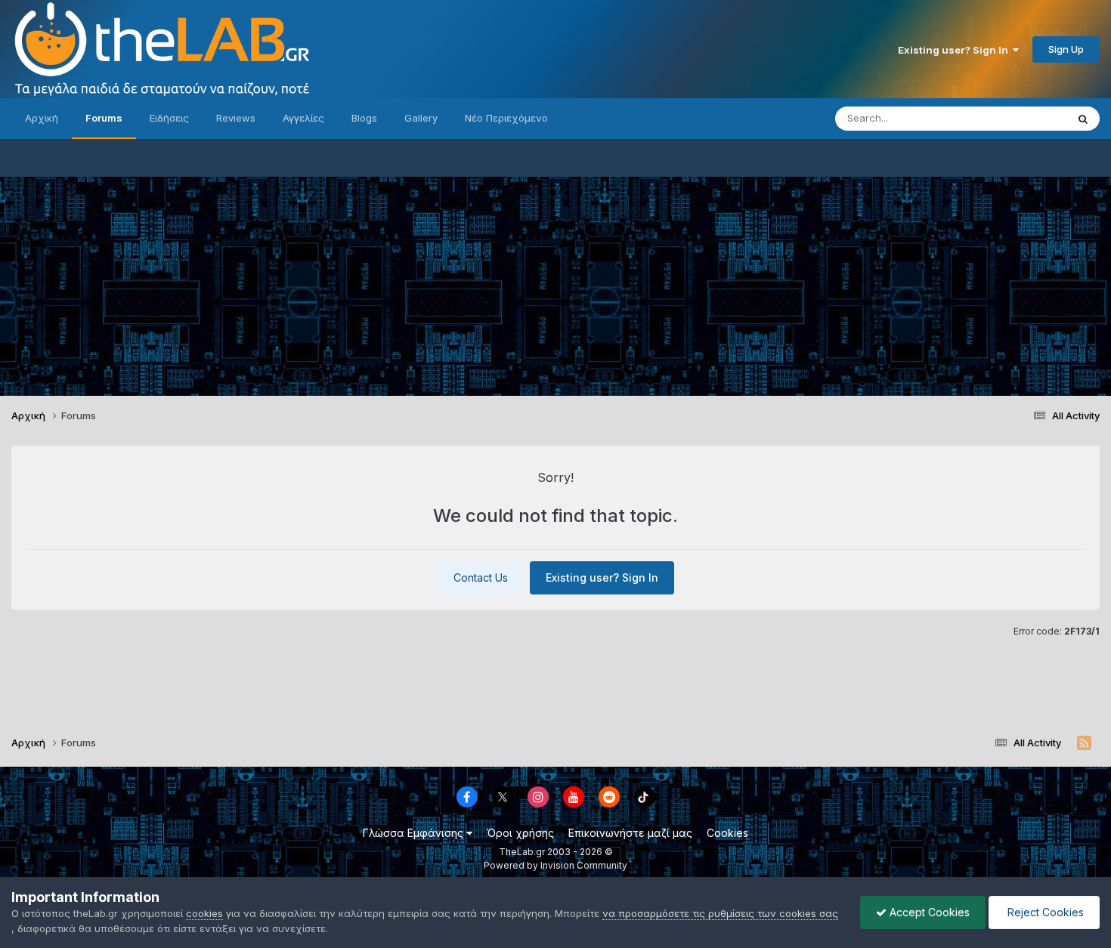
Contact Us (480, 577)
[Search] (1083, 119)
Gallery (421, 118)
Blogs (364, 118)
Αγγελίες (303, 118)
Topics (1030, 118)
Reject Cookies (1044, 912)
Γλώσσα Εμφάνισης (414, 832)
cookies (204, 913)
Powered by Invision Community (555, 865)
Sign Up (1066, 49)
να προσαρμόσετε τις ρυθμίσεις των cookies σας (720, 913)
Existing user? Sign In (955, 50)
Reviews (235, 118)
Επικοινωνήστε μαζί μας (630, 832)
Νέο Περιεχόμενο (506, 118)
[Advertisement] (555, 282)
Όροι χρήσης (520, 832)
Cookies (727, 832)
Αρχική (41, 118)
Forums (103, 118)
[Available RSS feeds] (1084, 743)
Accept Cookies (928, 912)
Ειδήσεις (169, 118)
